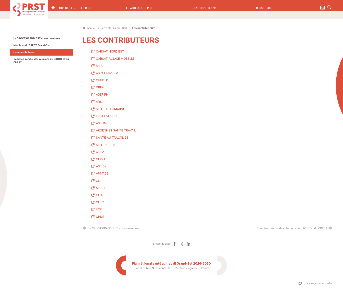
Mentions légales (186, 268)
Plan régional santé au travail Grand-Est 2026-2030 (171, 263)
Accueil (92, 28)
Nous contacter (162, 268)
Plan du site (141, 268)
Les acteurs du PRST (114, 28)
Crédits (204, 268)
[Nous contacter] (322, 5)
